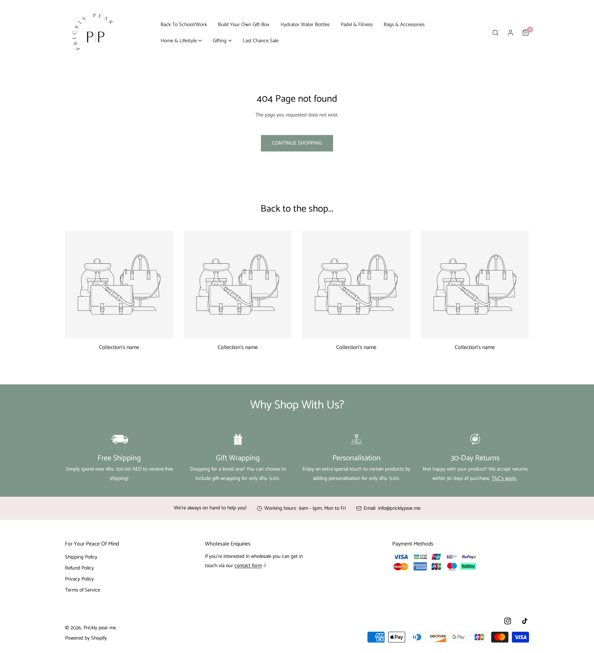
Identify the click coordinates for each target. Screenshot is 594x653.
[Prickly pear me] (92, 32)
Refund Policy (79, 568)
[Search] (495, 32)
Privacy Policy (79, 579)
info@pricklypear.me (399, 508)
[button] (181, 41)
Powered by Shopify (86, 638)
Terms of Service (82, 590)
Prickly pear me (100, 627)
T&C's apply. (504, 478)
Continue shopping (297, 143)
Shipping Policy (81, 557)
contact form (248, 565)
